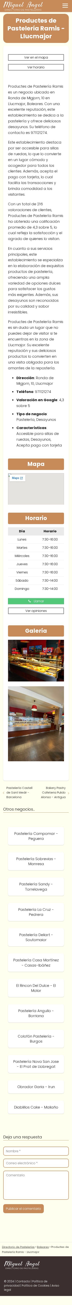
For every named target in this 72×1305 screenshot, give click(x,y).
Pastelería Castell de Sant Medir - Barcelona (19, 792)
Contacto (23, 1281)
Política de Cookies (35, 1286)
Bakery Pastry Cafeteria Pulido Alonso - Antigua (53, 792)
